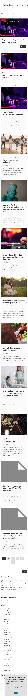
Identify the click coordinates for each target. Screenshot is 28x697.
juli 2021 (6, 664)
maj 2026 (6, 615)
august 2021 (7, 662)
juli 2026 (6, 613)
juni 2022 (6, 655)
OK (16, 693)
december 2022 (8, 649)
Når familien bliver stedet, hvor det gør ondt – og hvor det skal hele (14, 396)
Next (24, 49)
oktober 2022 (7, 653)
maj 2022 (6, 657)
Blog (4, 21)
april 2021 (6, 668)
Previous (21, 49)
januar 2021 (7, 673)
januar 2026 (7, 618)
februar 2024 (7, 635)
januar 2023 (7, 648)
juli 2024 (6, 629)
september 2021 (8, 660)
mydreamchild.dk (10, 23)
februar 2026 (7, 617)
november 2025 (8, 620)
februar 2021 (7, 671)
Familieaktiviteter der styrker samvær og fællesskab (11, 42)
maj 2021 (6, 666)
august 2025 (7, 622)
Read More (9, 49)
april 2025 (6, 624)
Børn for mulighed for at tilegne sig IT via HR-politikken (13, 491)
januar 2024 (7, 637)
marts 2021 (7, 669)
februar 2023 (7, 646)
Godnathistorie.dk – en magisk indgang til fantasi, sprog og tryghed (14, 539)
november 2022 (8, 651)
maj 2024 (6, 633)
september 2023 (8, 640)
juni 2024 (6, 631)
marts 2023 (7, 644)
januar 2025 (7, 628)
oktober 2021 (7, 659)
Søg (2, 571)
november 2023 (8, 638)
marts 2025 (7, 626)
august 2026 (7, 611)
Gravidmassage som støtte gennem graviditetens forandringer (14, 305)
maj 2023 (6, 642)
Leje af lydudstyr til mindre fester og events (12, 583)
